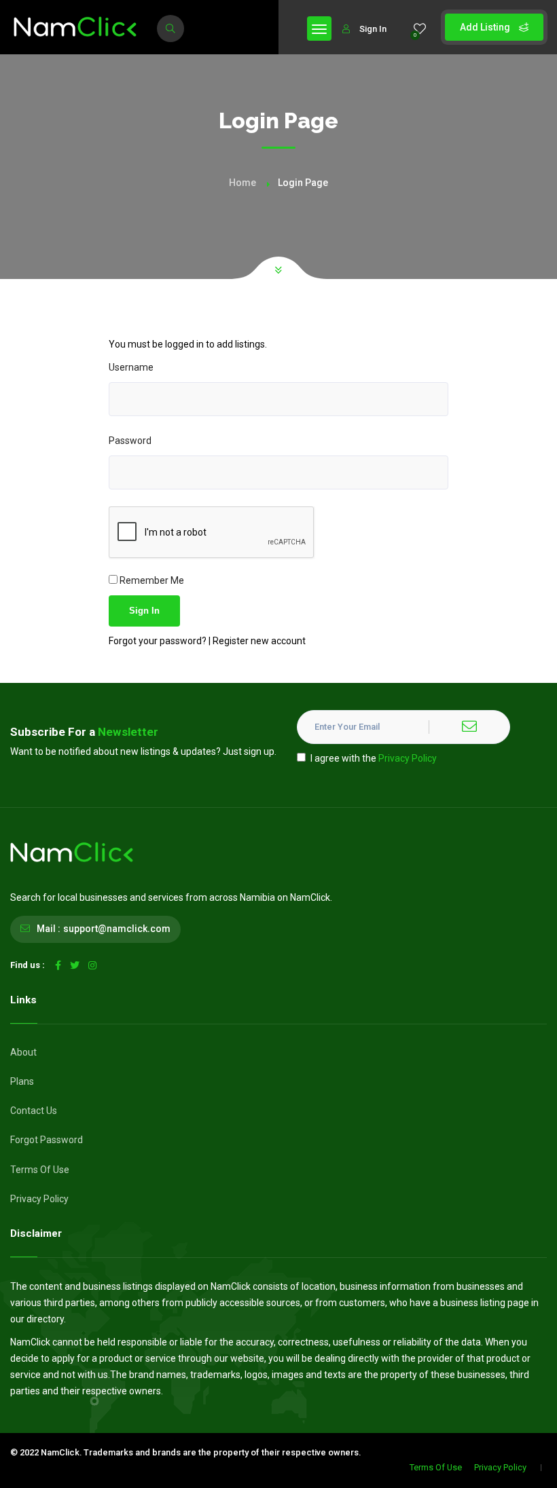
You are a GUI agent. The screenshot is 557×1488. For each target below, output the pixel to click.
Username (131, 367)
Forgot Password (46, 1139)
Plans (22, 1081)
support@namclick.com (116, 928)
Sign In (373, 29)
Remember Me (151, 580)
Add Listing (486, 27)
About (23, 1052)
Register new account (259, 640)
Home (242, 182)
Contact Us (33, 1110)
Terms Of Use (39, 1169)
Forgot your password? (159, 640)
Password (130, 440)
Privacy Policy (407, 758)
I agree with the (373, 758)
